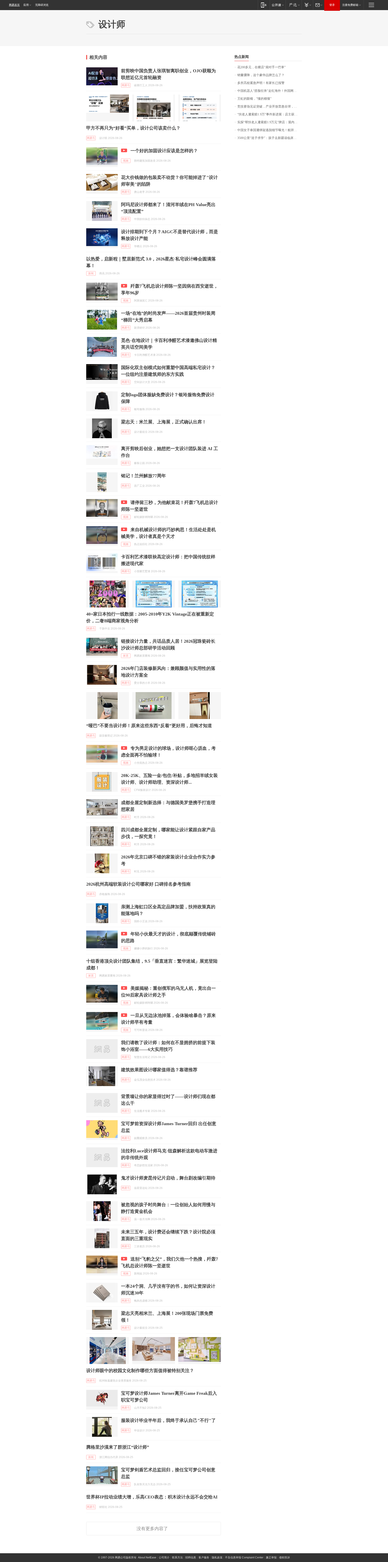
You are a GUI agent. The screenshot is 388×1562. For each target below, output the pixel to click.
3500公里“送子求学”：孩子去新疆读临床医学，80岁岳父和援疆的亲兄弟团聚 (269, 138)
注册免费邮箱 (350, 5)
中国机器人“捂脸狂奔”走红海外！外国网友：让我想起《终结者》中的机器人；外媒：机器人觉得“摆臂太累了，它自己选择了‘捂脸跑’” (269, 90)
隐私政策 (217, 1557)
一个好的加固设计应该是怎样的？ (164, 150)
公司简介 (164, 1557)
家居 (125, 655)
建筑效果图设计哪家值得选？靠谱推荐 (159, 1069)
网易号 (126, 85)
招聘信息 (190, 1557)
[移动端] (264, 5)
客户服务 (203, 1557)
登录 (332, 5)
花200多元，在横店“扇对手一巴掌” (261, 67)
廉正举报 (271, 1557)
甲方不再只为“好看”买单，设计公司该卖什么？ (133, 127)
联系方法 (177, 1557)
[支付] (307, 5)
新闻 (91, 273)
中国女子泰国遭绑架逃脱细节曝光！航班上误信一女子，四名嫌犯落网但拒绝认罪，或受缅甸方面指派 (269, 130)
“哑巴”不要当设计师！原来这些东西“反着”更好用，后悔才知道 (149, 725)
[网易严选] (294, 5)
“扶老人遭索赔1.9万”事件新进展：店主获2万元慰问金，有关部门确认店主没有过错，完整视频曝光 (269, 114)
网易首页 (14, 5)
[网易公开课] (278, 5)
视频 (125, 160)
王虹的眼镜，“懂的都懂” (254, 98)
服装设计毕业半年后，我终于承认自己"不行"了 (168, 1420)
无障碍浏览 (41, 5)
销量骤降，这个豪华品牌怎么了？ (260, 75)
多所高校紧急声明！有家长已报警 (260, 83)
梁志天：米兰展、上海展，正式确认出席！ (163, 421)
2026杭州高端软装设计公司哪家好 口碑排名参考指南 (138, 884)
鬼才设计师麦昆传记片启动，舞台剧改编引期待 (168, 1177)
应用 (26, 5)
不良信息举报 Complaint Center (244, 1557)
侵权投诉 (284, 1557)
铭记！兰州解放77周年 (143, 475)
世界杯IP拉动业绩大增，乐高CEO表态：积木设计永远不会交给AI (152, 1496)
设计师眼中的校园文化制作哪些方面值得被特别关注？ (140, 1370)
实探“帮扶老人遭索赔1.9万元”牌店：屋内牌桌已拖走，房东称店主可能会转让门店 (269, 122)
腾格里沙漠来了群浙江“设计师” (117, 1447)
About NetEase (147, 1557)
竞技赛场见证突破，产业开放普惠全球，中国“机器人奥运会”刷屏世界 (269, 106)
